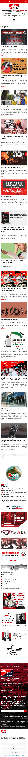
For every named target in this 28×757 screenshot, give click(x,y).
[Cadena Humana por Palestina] (14, 37)
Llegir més (4, 55)
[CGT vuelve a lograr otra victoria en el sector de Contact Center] (14, 399)
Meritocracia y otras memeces (9, 320)
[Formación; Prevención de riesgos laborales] (14, 158)
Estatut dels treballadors (7, 572)
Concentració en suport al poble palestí (12, 349)
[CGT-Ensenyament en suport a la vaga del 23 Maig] (14, 66)
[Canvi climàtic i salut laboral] (14, 97)
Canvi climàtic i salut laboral (9, 107)
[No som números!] (14, 187)
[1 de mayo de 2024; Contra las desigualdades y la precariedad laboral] (14, 279)
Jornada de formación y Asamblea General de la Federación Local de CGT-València (14, 379)
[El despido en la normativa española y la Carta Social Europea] (14, 251)
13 (11, 455)
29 (25, 455)
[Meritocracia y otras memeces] (14, 310)
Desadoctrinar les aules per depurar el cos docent (13, 441)
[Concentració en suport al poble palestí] (14, 339)
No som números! (6, 197)
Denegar (14, 748)
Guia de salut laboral (6, 581)
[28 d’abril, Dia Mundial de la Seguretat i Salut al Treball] (14, 126)
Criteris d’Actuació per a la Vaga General (11, 583)
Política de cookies (7, 755)
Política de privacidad (15, 755)
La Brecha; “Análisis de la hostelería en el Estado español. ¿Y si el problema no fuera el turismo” (14, 229)
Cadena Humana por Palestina (9, 46)
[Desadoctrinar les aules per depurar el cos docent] (14, 430)
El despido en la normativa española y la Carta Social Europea (12, 261)
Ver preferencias (14, 752)
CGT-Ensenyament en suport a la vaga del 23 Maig (13, 77)
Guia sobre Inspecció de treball (9, 579)
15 (18, 455)
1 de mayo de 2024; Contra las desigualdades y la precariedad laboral (14, 289)
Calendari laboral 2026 (7, 574)
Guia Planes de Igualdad (7, 577)
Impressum (22, 755)
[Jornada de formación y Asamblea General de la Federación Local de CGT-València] (14, 368)
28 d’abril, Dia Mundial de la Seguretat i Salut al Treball (14, 137)
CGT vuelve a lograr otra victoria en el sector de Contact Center (13, 410)
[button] (26, 731)
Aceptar (14, 744)
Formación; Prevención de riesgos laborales (13, 167)
